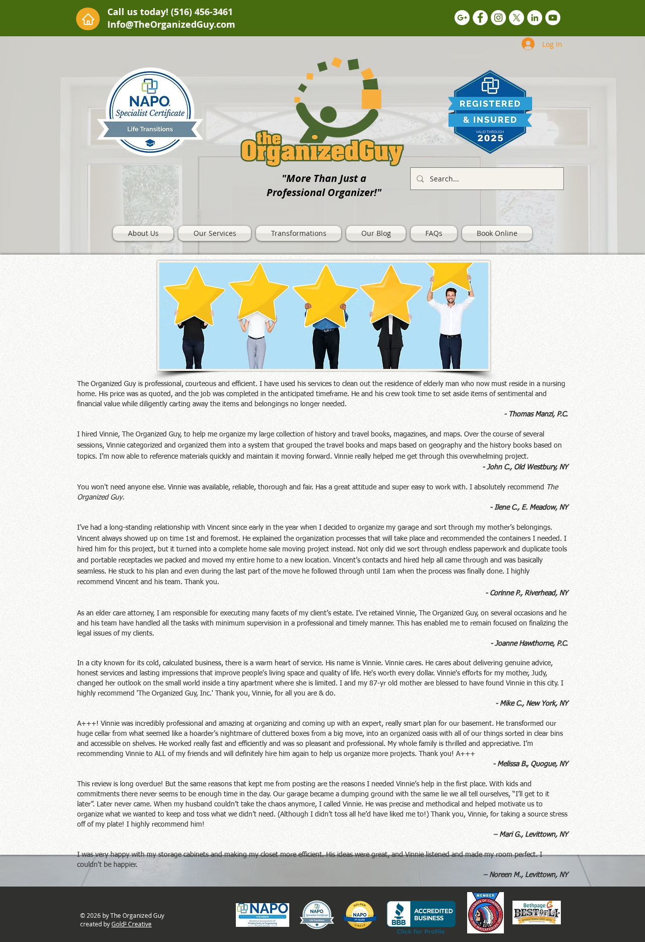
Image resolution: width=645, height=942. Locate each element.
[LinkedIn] (534, 17)
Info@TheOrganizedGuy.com (171, 24)
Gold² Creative (131, 924)
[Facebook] (480, 17)
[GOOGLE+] (462, 17)
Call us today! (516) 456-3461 (170, 12)
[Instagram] (498, 17)
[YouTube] (552, 17)
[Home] (88, 19)
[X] (516, 17)
